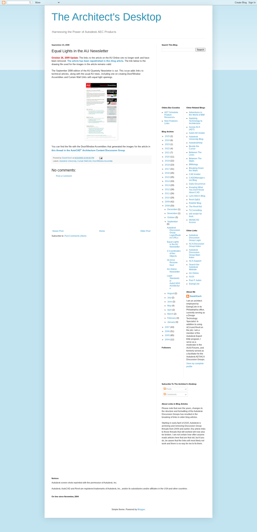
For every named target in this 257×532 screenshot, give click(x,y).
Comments (171, 394)
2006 (167, 331)
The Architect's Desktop (106, 17)
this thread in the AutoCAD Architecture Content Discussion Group (88, 150)
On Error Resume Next (172, 262)
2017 (167, 169)
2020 (167, 157)
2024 (167, 140)
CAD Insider (195, 174)
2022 (167, 148)
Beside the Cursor (194, 147)
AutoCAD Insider (197, 133)
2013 (167, 185)
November (172, 213)
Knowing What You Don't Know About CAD (196, 190)
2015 (167, 177)
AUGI (191, 276)
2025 (167, 136)
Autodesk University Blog (196, 137)
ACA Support (195, 261)
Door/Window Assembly (102, 161)
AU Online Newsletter (173, 270)
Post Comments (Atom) (75, 236)
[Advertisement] (101, 203)
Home (102, 231)
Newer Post (57, 231)
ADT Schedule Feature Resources (171, 115)
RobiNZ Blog (195, 203)
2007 (167, 327)
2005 (167, 335)
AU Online (194, 273)
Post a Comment (64, 176)
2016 (167, 173)
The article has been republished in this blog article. (95, 61)
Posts (169, 389)
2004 (167, 339)
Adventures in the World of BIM (197, 113)
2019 (167, 161)
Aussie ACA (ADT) (194, 128)
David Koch (195, 296)
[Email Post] (100, 158)
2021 (167, 152)
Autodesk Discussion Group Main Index (194, 254)
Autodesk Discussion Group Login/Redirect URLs (174, 233)
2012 (167, 189)
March (170, 314)
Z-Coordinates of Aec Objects (174, 253)
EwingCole (194, 284)
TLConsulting (195, 210)
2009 (167, 201)
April (169, 310)
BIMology (193, 164)
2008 (167, 205)
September (172, 221)
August (170, 293)
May (169, 305)
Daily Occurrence (197, 184)
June (170, 301)
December (172, 209)
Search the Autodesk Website (194, 267)
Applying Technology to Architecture (195, 121)
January (171, 322)
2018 (167, 165)
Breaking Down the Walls (196, 169)
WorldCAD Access (194, 221)
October (171, 217)
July (169, 297)
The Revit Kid (195, 206)
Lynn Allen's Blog (197, 196)
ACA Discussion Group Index (196, 245)
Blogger (141, 509)
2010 (167, 197)
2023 (167, 144)
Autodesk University (67, 161)
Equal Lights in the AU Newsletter (173, 244)
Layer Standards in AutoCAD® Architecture (173, 282)
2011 (167, 193)
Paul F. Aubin (195, 280)
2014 (167, 181)
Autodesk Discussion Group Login (195, 238)
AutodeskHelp (195, 143)
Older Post (145, 231)
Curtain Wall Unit (84, 161)
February (171, 318)
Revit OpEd (194, 199)
